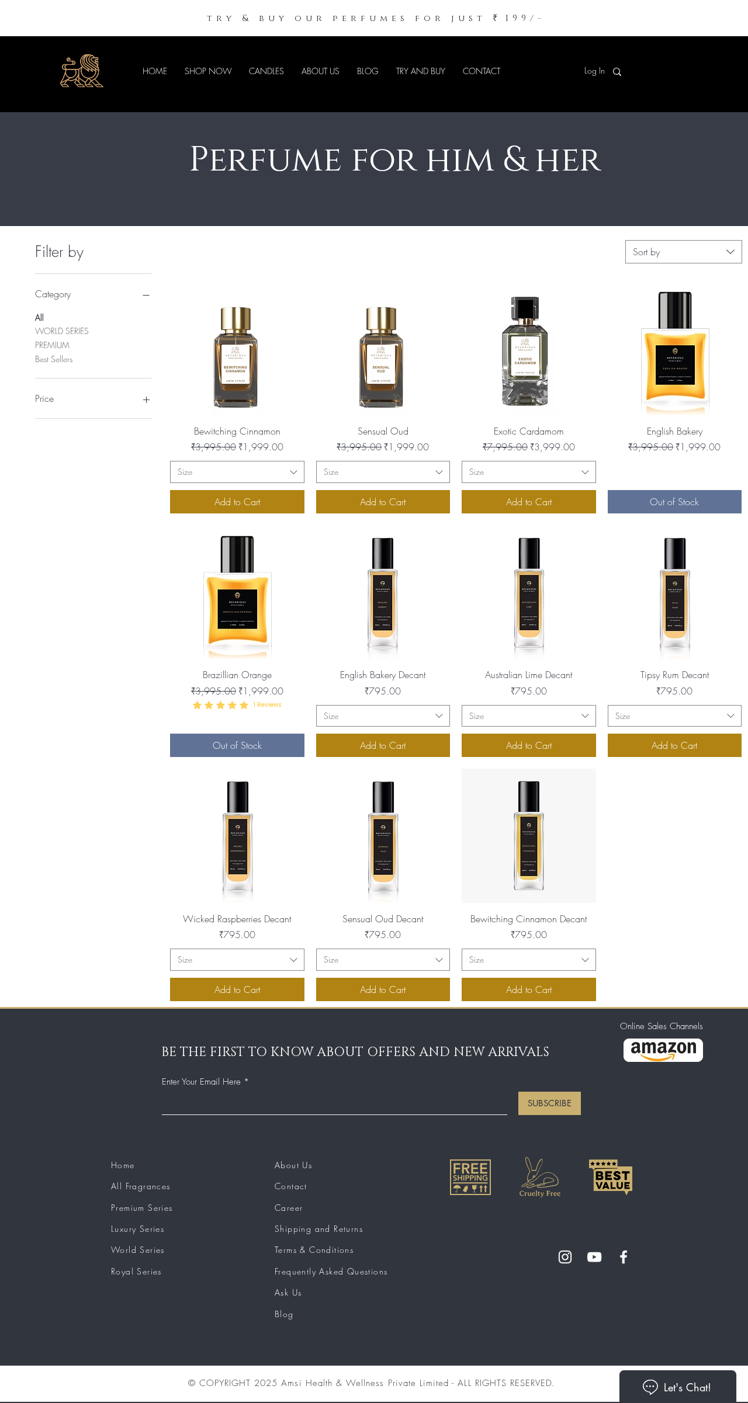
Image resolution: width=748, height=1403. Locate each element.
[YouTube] (594, 1257)
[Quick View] (237, 348)
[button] (208, 71)
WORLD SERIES (62, 330)
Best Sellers (53, 358)
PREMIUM (52, 344)
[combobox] (683, 251)
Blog (284, 1313)
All (39, 317)
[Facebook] (623, 1257)
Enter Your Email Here (201, 1082)
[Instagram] (565, 1257)
